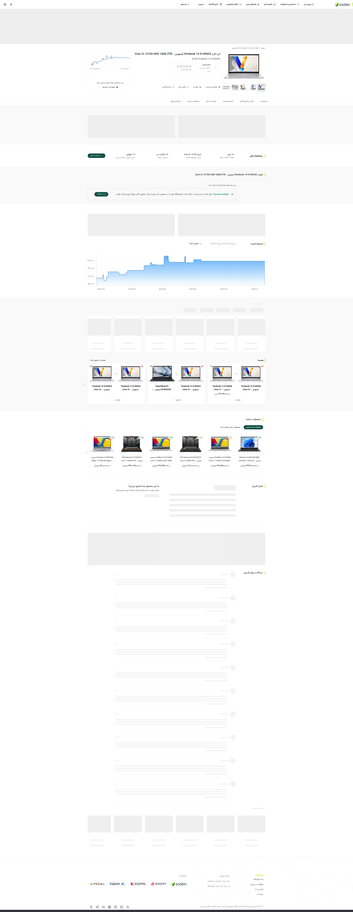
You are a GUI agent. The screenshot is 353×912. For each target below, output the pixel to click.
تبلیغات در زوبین (257, 884)
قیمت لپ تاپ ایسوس (239, 48)
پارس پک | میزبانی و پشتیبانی (218, 881)
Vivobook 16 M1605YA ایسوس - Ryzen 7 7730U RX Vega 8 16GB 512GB (102, 459)
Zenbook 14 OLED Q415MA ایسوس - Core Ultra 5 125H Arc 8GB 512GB (249, 459)
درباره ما (260, 894)
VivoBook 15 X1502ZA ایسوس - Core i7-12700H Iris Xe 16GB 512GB (161, 459)
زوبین (263, 48)
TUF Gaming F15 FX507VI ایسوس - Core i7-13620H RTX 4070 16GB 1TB (132, 459)
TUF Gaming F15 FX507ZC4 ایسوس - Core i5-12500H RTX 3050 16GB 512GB (190, 459)
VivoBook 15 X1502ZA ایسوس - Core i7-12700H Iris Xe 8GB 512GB (220, 459)
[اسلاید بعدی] (84, 384)
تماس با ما (259, 889)
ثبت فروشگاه (258, 879)
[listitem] (236, 384)
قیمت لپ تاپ (253, 48)
